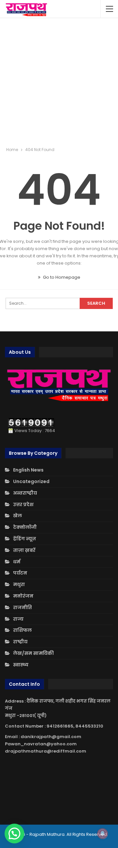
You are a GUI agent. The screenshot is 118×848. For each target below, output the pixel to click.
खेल (17, 515)
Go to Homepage (61, 277)
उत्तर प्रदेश (23, 504)
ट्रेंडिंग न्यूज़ (24, 538)
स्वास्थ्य (21, 664)
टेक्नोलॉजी (25, 527)
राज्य (18, 619)
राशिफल (22, 630)
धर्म (16, 561)
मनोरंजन (23, 596)
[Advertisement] (59, 82)
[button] (14, 833)
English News (28, 470)
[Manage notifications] (102, 833)
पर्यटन (20, 573)
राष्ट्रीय (20, 641)
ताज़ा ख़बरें (24, 550)
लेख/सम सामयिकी (33, 653)
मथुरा (19, 584)
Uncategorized (31, 481)
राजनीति (22, 607)
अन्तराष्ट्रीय (25, 493)
